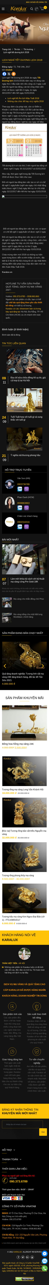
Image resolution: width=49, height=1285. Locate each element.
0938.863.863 (35, 1228)
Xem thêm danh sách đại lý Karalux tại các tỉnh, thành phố (24, 1243)
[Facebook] (4, 74)
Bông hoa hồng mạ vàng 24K (18, 744)
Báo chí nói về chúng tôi (36, 2)
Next (43, 665)
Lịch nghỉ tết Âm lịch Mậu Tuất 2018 (23, 98)
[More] (14, 74)
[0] (43, 9)
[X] (9, 74)
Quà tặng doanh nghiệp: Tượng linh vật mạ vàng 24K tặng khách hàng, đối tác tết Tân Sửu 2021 (23, 677)
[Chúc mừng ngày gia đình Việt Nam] (24, 29)
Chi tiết (27, 719)
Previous (5, 665)
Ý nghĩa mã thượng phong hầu (25, 455)
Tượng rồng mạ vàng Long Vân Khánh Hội (22, 789)
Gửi (43, 1132)
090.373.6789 (18, 1181)
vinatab (8, 70)
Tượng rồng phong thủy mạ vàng (18, 875)
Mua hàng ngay (26, 727)
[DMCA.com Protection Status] (24, 1279)
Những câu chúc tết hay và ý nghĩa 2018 (25, 101)
